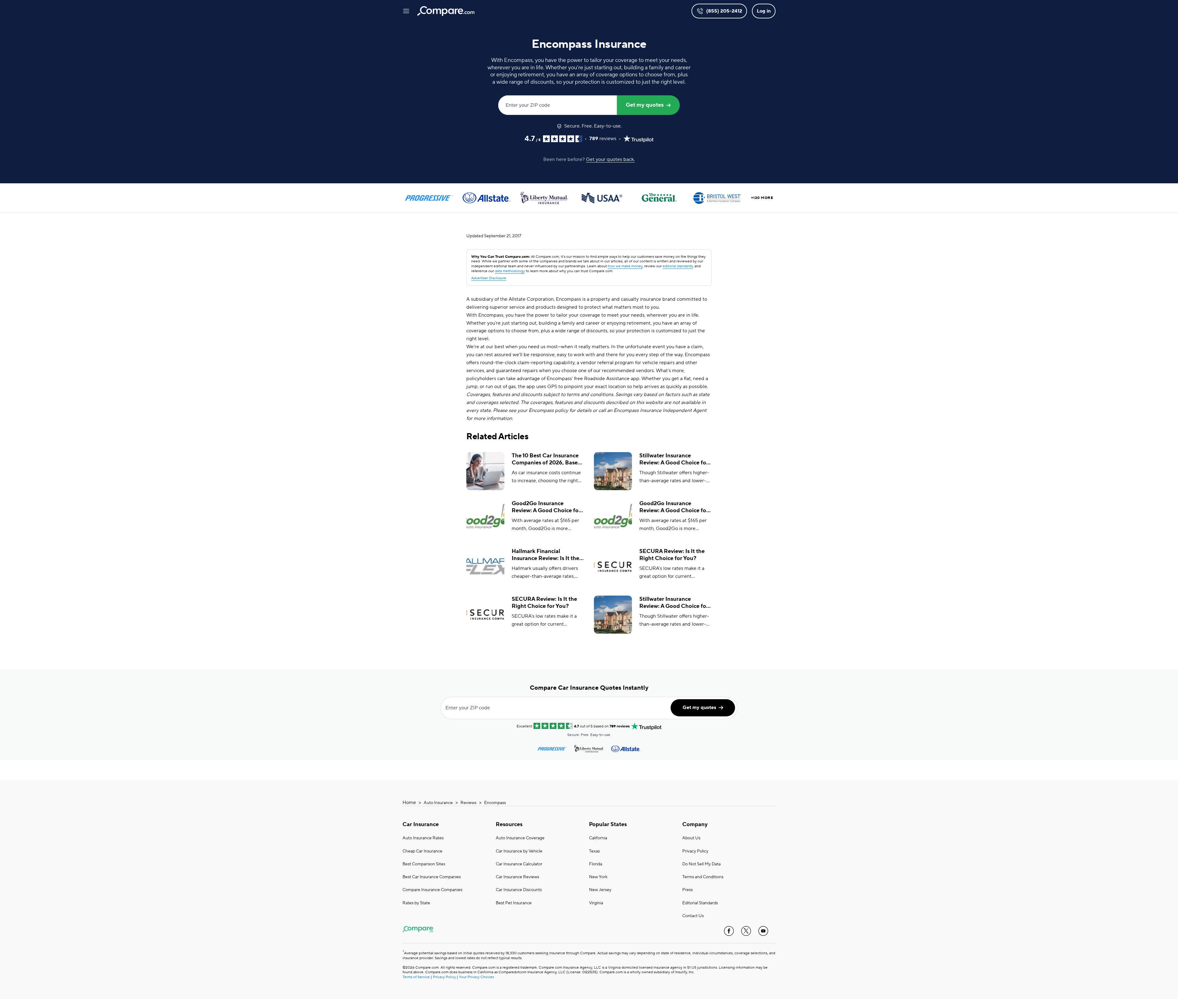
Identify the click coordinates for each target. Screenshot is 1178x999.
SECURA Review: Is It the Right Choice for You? (672, 555)
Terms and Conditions (702, 877)
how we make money (625, 266)
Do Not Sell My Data (701, 864)
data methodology (510, 271)
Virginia (596, 903)
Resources (509, 824)
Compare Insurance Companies (432, 890)
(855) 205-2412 (724, 11)
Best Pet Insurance (514, 903)
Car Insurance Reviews (517, 877)
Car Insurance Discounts (519, 890)
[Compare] (446, 11)
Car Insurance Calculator (519, 864)
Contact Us (693, 916)
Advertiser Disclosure (488, 278)
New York (598, 877)
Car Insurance (420, 824)
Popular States (608, 824)
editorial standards (678, 266)
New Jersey (600, 890)
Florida (595, 864)
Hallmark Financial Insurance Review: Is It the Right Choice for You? (545, 555)
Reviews (468, 803)
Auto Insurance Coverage (520, 838)
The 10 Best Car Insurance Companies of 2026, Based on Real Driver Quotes (546, 459)
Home (409, 802)
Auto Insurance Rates (423, 838)
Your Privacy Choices (476, 977)
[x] (746, 931)
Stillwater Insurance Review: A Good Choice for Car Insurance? (673, 459)
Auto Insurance (438, 803)
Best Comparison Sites (423, 864)
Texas (594, 851)
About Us (691, 838)
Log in (764, 11)
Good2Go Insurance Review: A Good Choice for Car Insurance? (546, 507)
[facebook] (729, 931)
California (598, 838)
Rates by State (416, 903)
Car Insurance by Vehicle (519, 851)
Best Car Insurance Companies (431, 877)
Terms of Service (416, 977)
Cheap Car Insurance (422, 851)
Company (695, 824)
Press (687, 890)
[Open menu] (406, 11)
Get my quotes (645, 105)
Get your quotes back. (610, 159)
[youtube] (763, 931)
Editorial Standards (700, 903)
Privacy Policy (695, 851)
